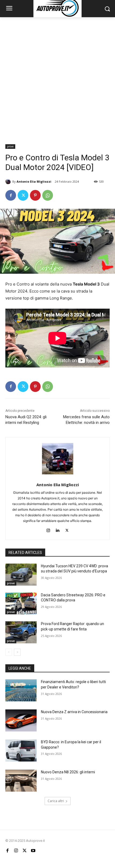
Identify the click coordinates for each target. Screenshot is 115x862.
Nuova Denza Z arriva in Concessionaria (74, 712)
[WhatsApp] (47, 195)
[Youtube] (33, 851)
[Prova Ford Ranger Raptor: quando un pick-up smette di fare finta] (21, 632)
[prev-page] (8, 652)
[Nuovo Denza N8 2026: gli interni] (21, 781)
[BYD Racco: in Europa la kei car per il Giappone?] (21, 751)
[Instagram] (48, 529)
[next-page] (17, 652)
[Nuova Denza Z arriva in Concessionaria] (21, 720)
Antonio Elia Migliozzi (34, 181)
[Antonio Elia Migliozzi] (8, 181)
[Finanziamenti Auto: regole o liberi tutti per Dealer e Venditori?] (21, 690)
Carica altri (56, 801)
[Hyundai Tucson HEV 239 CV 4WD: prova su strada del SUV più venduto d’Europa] (21, 575)
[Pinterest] (35, 195)
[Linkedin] (58, 529)
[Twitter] (23, 195)
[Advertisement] (57, 77)
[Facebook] (10, 195)
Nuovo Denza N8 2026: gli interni (68, 772)
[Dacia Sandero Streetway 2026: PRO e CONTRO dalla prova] (21, 604)
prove (10, 146)
